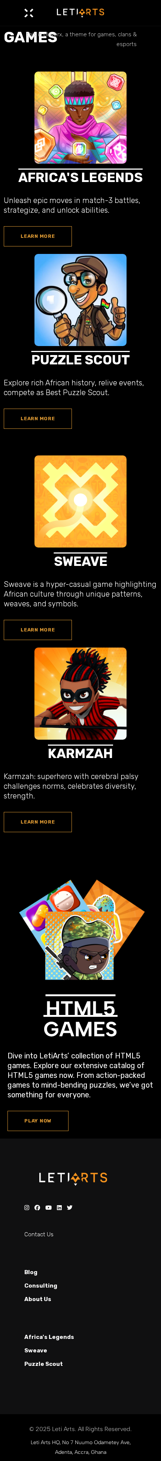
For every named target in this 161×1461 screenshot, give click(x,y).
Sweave (35, 1350)
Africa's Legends (49, 1337)
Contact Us (39, 1234)
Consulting (40, 1285)
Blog (30, 1272)
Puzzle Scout (43, 1364)
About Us (37, 1299)
